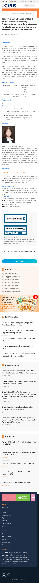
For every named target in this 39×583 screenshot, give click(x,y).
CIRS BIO (5, 1)
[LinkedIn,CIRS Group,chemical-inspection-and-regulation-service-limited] (9, 575)
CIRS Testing (12, 1)
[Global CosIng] (9, 497)
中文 (35, 1)
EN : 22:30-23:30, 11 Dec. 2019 (14, 172)
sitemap (23, 579)
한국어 (27, 1)
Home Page (4, 13)
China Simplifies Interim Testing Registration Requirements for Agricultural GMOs (17, 408)
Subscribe (19, 261)
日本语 (31, 1)
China (4, 36)
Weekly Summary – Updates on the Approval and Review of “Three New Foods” (19, 382)
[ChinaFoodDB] (23, 497)
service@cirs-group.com (12, 291)
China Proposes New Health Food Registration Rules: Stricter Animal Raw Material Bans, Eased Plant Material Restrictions (18, 420)
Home (22, 1)
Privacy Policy (15, 579)
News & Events (29, 13)
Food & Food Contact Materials (17, 13)
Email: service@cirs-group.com (9, 563)
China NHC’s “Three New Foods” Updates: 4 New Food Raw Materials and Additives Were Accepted (19, 372)
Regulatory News (7, 14)
